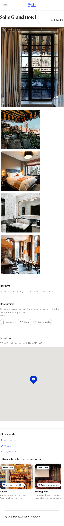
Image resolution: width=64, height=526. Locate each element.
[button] (33, 380)
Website (7, 445)
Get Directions (10, 440)
